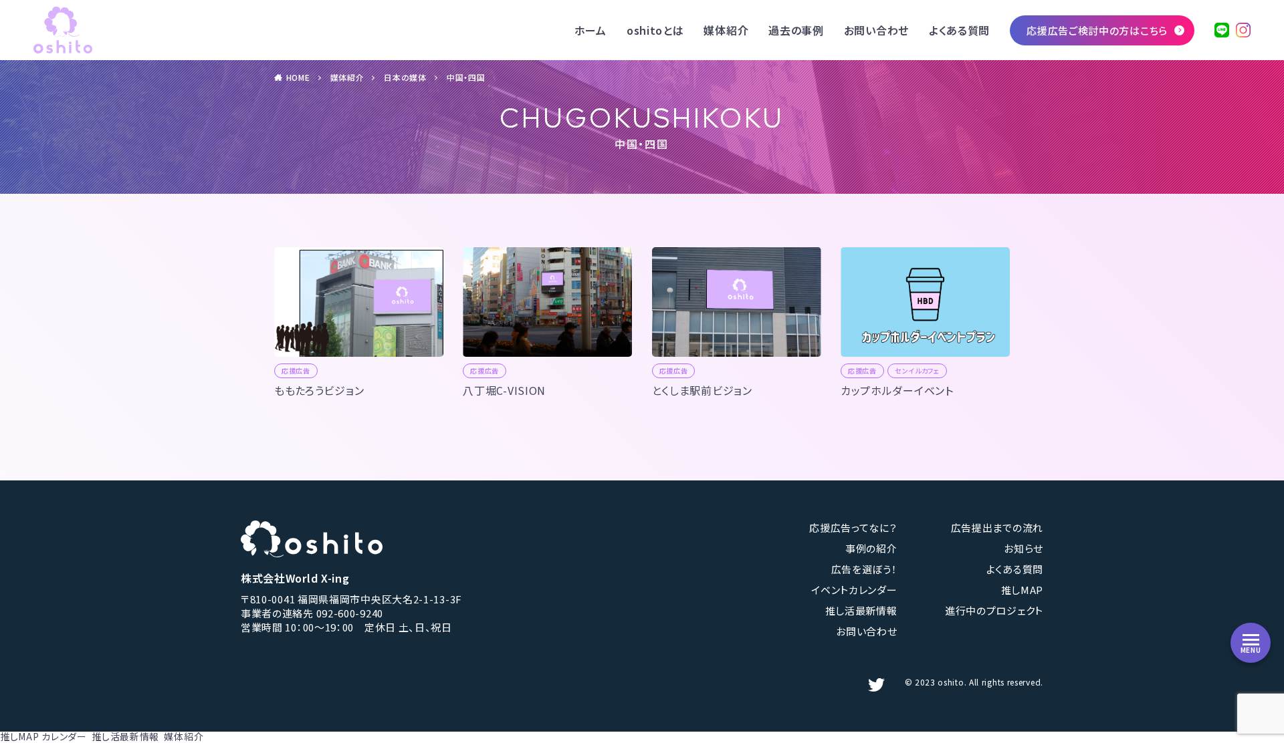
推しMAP (1022, 590)
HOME (298, 77)
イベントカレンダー (854, 590)
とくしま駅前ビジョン (702, 390)
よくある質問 (959, 30)
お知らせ (1023, 548)
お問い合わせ (876, 30)
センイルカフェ (917, 370)
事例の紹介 (871, 548)
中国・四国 (466, 77)
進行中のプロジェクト (994, 610)
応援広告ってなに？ (853, 528)
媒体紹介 (726, 30)
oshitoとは (655, 30)
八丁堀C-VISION (504, 390)
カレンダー (64, 736)
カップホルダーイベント (897, 390)
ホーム (590, 30)
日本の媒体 (405, 77)
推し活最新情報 (861, 610)
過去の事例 (796, 30)
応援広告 (296, 370)
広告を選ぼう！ (864, 569)
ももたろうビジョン (319, 390)
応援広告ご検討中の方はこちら (1097, 30)
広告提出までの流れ (997, 528)
